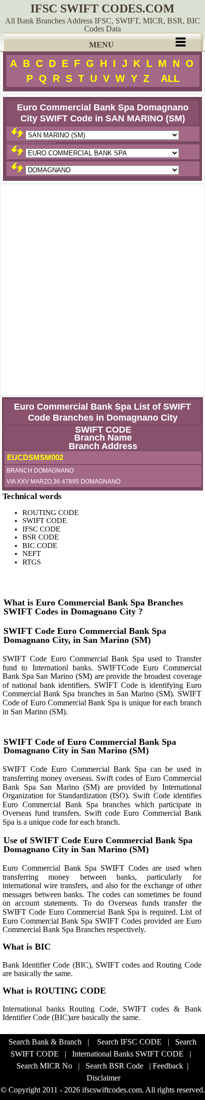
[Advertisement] (102, 290)
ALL (170, 78)
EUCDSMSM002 (34, 457)
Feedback (168, 1066)
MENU (101, 44)
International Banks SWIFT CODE (128, 1054)
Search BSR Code (114, 1066)
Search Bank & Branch (45, 1042)
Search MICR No (44, 1066)
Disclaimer (103, 1078)
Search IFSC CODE (129, 1042)
